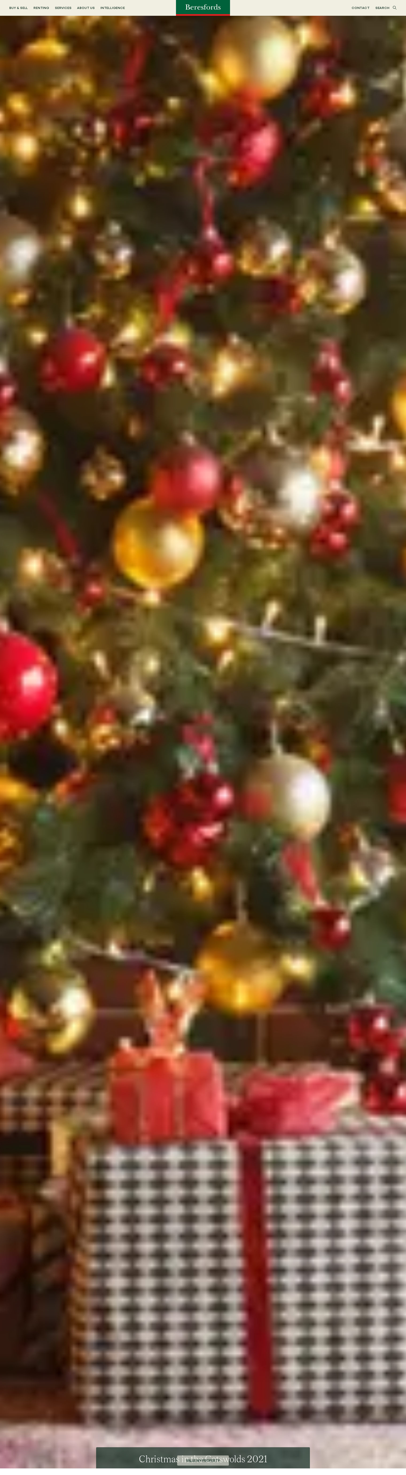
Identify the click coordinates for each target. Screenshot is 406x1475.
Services (63, 8)
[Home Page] (203, 7)
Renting (41, 8)
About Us (86, 8)
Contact (361, 8)
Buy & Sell (18, 8)
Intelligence (113, 8)
